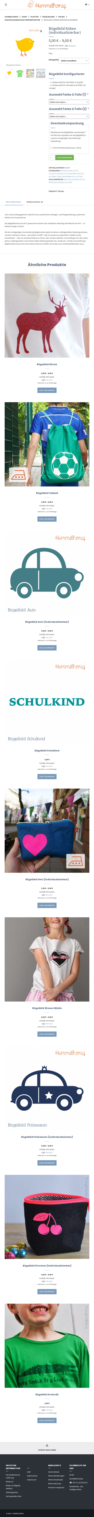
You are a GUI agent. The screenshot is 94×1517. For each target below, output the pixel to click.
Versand (72, 45)
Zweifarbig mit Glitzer (72, 176)
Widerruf (9, 1481)
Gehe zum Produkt (47, 390)
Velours (68, 182)
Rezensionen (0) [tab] (35, 202)
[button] (41, 31)
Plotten (35, 16)
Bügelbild (68, 179)
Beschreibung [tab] (13, 202)
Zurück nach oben (47, 1450)
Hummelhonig (11, 16)
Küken (61, 182)
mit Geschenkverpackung (67, 147)
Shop (24, 16)
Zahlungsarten (12, 1492)
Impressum (31, 1479)
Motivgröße (54, 59)
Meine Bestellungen (56, 1476)
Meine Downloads (55, 1479)
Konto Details (53, 1472)
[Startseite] (47, 4)
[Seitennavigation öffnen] (10, 4)
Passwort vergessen (56, 1487)
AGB (28, 1472)
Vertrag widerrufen (13, 1496)
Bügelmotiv (79, 179)
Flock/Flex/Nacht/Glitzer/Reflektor (22, 20)
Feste (75, 170)
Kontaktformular (76, 1478)
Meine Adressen (54, 1483)
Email (71, 1475)
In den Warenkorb (64, 157)
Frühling (53, 182)
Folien (61, 16)
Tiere (58, 176)
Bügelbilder (48, 16)
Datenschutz (32, 1476)
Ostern (52, 176)
